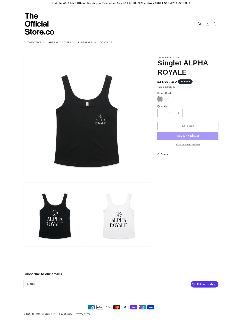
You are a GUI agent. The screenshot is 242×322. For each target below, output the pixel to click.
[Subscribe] (83, 284)
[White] (166, 99)
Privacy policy (83, 314)
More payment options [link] (188, 144)
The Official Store (41, 314)
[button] (33, 42)
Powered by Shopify (61, 314)
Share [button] (164, 154)
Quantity (162, 106)
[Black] (159, 99)
